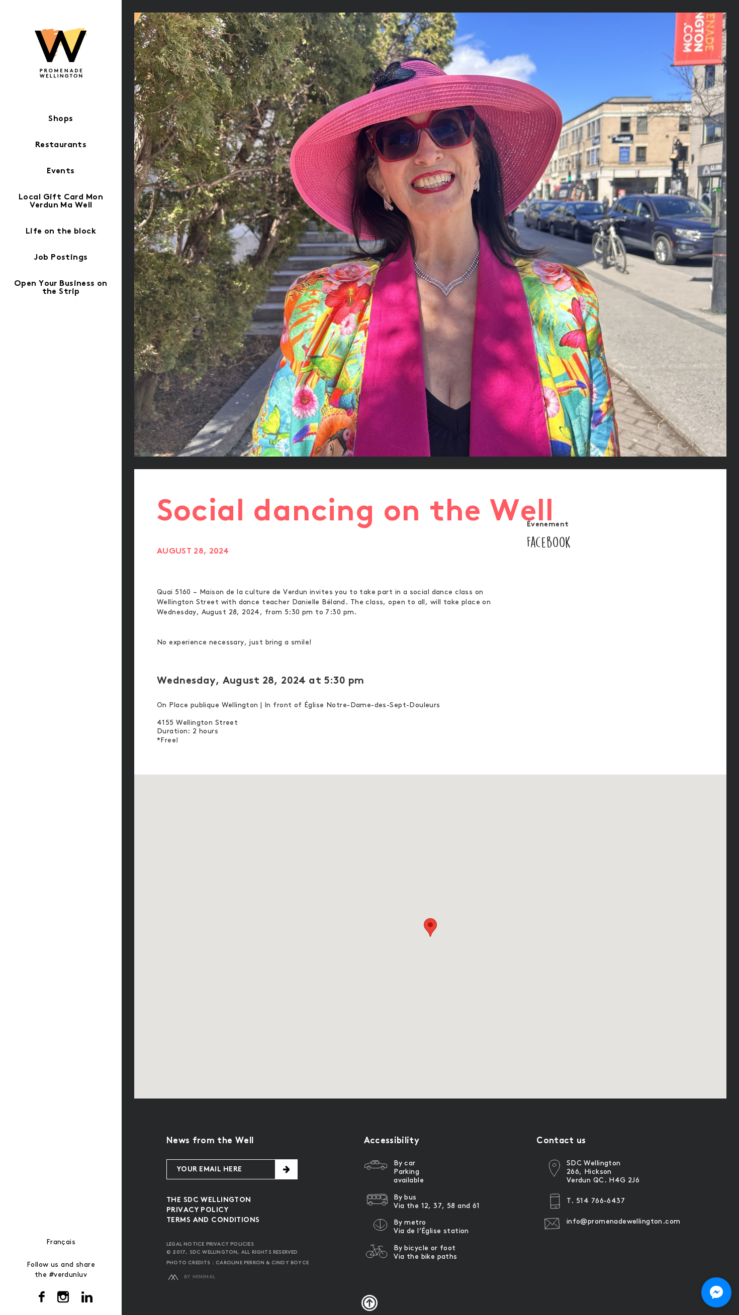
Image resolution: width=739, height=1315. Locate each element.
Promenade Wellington (61, 53)
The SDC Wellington (208, 1200)
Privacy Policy (197, 1210)
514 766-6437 (600, 1200)
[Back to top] (369, 1303)
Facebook (549, 542)
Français (60, 1242)
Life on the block (61, 232)
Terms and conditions (212, 1220)
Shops (60, 119)
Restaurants (61, 145)
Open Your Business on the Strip (61, 288)
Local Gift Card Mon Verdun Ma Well (61, 201)
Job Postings (60, 258)
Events (61, 171)
